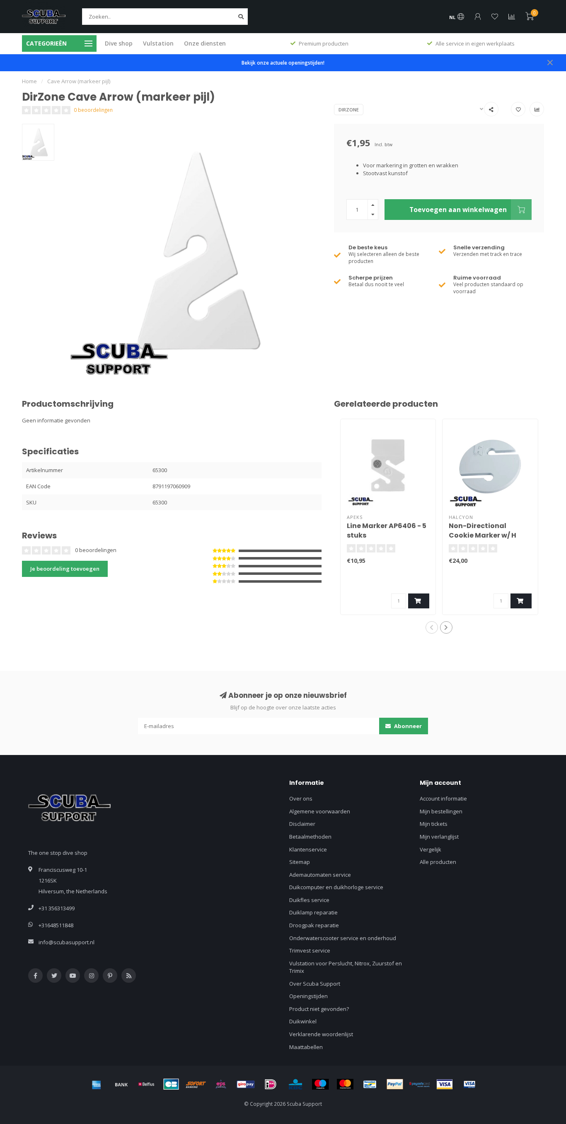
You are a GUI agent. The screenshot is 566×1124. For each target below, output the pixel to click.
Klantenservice (308, 849)
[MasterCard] (345, 1084)
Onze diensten (205, 43)
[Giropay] (245, 1084)
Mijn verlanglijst (439, 836)
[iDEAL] (270, 1084)
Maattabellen (306, 1047)
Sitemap (299, 862)
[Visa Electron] (469, 1084)
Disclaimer (302, 823)
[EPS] (220, 1084)
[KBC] (295, 1084)
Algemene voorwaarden (319, 811)
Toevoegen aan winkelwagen (458, 209)
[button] (432, 627)
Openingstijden (308, 996)
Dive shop (119, 43)
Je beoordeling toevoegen (64, 568)
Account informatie (443, 798)
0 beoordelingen (93, 109)
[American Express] (96, 1084)
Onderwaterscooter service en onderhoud (342, 938)
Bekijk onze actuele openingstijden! (283, 62)
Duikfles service (309, 900)
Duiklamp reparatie (313, 912)
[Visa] (444, 1084)
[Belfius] (146, 1084)
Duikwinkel (303, 1021)
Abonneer (407, 726)
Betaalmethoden (310, 836)
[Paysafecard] (419, 1084)
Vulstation (158, 43)
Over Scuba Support (314, 983)
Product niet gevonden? (319, 1009)
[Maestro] (320, 1084)
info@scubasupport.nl (66, 942)
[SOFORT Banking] (196, 1084)
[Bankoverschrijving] (121, 1084)
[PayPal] (395, 1084)
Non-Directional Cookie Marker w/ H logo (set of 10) (482, 535)
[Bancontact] (370, 1084)
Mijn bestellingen (441, 811)
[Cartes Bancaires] (171, 1084)
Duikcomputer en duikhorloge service (336, 887)
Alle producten (438, 862)
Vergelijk (430, 849)
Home (29, 81)
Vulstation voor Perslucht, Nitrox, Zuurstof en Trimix (345, 967)
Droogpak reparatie (314, 925)
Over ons (300, 798)
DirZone (349, 109)
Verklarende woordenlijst (321, 1034)
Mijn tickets (433, 823)
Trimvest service (309, 950)
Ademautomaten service (320, 874)
